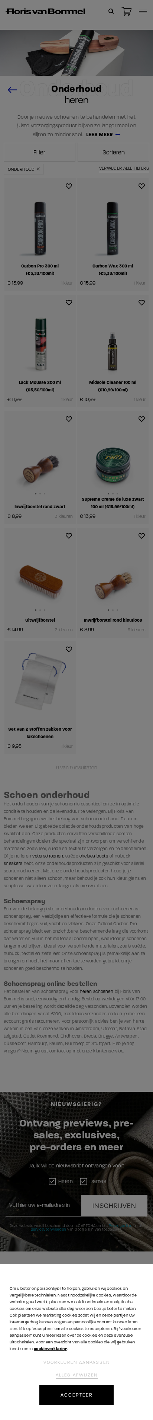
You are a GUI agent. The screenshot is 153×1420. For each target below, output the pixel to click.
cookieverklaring (50, 1348)
